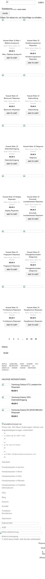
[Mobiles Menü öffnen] (3, 2)
